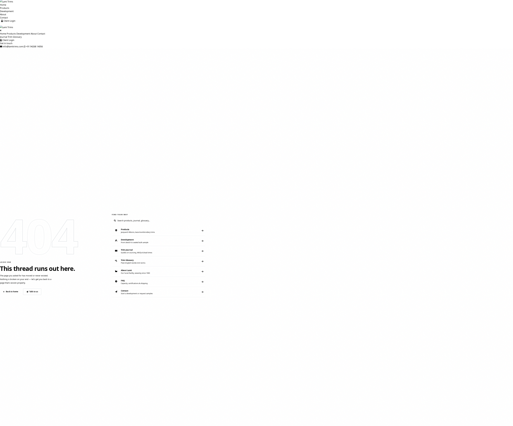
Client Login (9, 20)
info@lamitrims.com (12, 46)
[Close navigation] (0, 30)
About (3, 14)
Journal (3, 36)
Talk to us (33, 291)
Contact (4, 17)
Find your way (120, 215)
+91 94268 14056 (34, 46)
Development (7, 11)
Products (4, 8)
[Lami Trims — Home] (256, 1)
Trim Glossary (15, 36)
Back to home (12, 291)
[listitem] (158, 231)
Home (3, 4)
